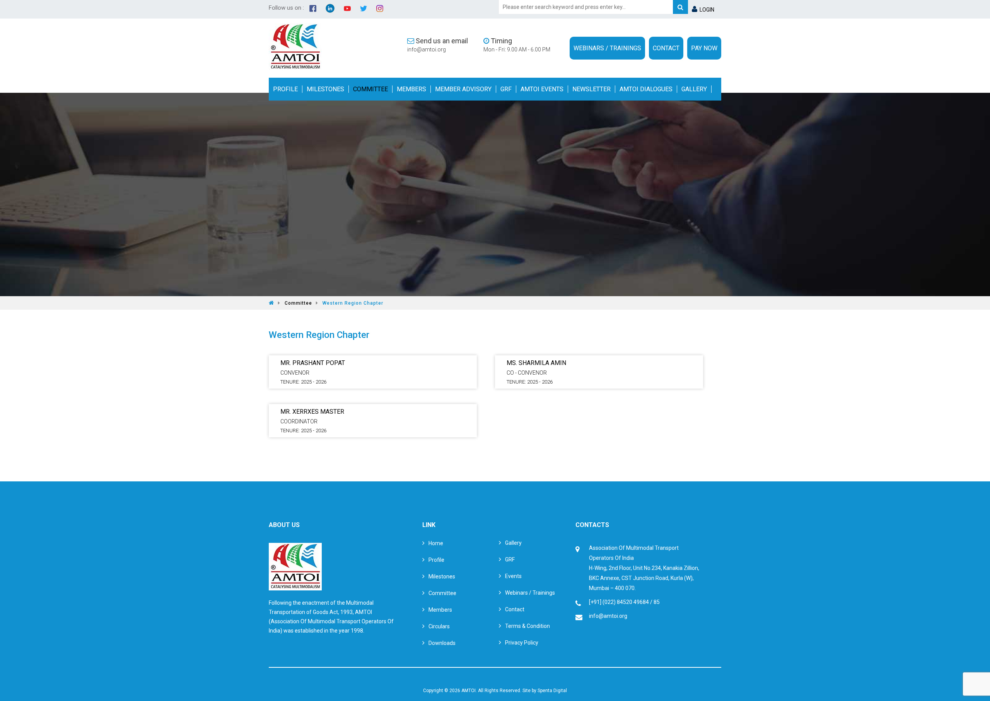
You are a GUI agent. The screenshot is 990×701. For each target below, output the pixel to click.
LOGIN (705, 10)
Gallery (694, 89)
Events (513, 576)
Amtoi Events (542, 89)
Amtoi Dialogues (646, 89)
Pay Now (704, 48)
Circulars (439, 626)
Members (411, 89)
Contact (666, 48)
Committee (370, 89)
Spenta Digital (552, 690)
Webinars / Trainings (607, 48)
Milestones (325, 89)
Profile (285, 89)
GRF (506, 89)
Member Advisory (463, 89)
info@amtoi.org (426, 49)
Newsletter (591, 89)
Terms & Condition (527, 626)
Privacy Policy (521, 643)
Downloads (442, 643)
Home (435, 543)
